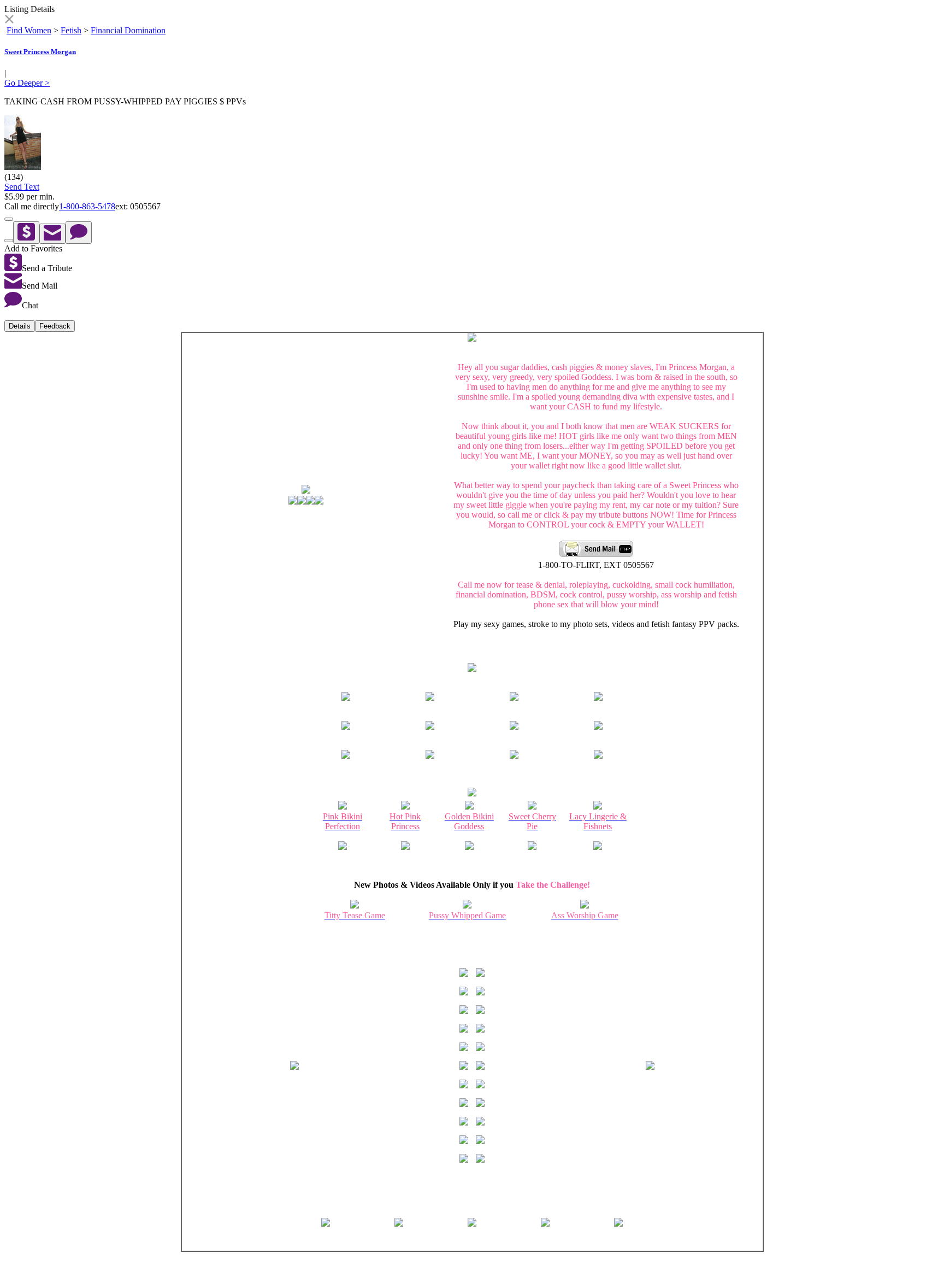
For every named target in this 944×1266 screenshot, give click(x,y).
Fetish (71, 30)
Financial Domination (128, 30)
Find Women (29, 30)
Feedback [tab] (54, 326)
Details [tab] (20, 326)
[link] (9, 20)
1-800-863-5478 (87, 206)
